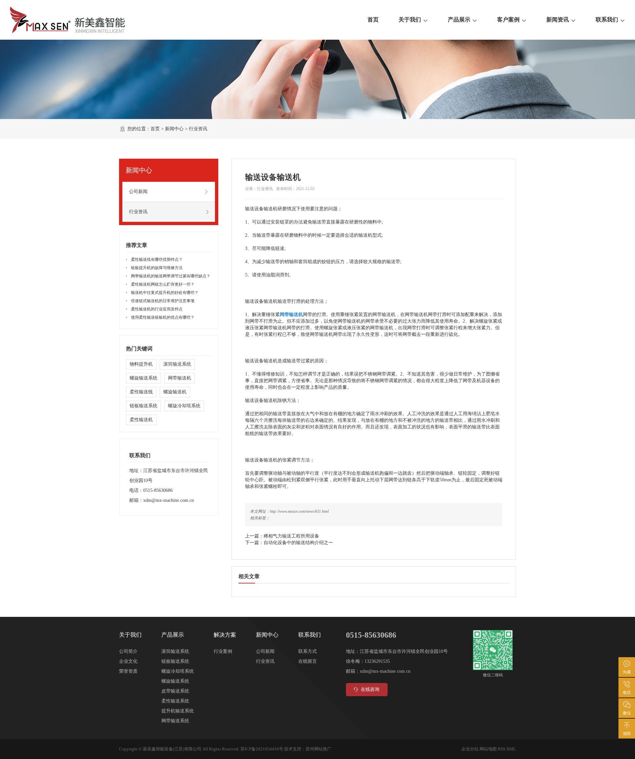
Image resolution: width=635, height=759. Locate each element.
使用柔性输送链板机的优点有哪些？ (162, 317)
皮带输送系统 (175, 691)
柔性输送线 (141, 391)
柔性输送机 (141, 419)
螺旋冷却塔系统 (184, 405)
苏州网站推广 (318, 748)
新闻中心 (174, 128)
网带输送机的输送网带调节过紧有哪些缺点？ (170, 276)
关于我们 (410, 20)
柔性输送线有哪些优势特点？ (157, 259)
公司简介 (128, 651)
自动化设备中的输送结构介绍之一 (298, 542)
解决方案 (225, 635)
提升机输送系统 (177, 710)
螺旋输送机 (175, 391)
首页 (373, 20)
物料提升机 (141, 364)
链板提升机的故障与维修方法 (157, 267)
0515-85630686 (158, 490)
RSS (501, 748)
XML (511, 748)
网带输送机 (179, 378)
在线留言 (307, 661)
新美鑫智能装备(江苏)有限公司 (172, 748)
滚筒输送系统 (177, 364)
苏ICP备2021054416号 (261, 748)
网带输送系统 (175, 720)
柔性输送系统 (175, 701)
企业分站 (470, 748)
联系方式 (307, 651)
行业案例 (223, 651)
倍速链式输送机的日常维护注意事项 (162, 301)
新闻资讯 (557, 20)
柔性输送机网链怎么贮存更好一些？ (162, 284)
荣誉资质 (128, 671)
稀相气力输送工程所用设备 (291, 536)
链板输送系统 (143, 405)
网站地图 (488, 748)
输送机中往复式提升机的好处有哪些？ (164, 292)
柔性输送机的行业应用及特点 (157, 309)
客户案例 (508, 20)
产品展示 (459, 20)
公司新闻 (138, 191)
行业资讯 (198, 128)
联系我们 (607, 20)
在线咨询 (370, 689)
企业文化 (128, 661)
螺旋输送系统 (143, 378)
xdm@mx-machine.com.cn (168, 500)
